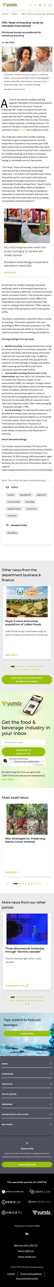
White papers (9, 1094)
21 (37, 1000)
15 (24, 670)
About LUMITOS (26, 1250)
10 (40, 666)
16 (27, 670)
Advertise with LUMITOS (26, 1245)
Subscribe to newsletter (23, 752)
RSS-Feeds (7, 1124)
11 (43, 666)
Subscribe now (27, 1164)
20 (38, 670)
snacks (22, 129)
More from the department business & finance (27, 679)
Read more (8, 779)
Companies (7, 1074)
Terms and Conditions (31, 1273)
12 (15, 670)
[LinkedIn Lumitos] (27, 1233)
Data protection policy (27, 1278)
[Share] (35, 5)
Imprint (11, 1273)
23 (43, 1000)
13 (18, 670)
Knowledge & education (15, 1114)
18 (33, 670)
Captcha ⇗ (38, 765)
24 (25, 1004)
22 (40, 1000)
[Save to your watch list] (45, 5)
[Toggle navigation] (50, 5)
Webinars (7, 1104)
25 (28, 1004)
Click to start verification (26, 761)
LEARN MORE (27, 1033)
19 (35, 670)
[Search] (31, 5)
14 (21, 670)
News (5, 1064)
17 (30, 670)
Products (7, 1084)
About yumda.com (27, 1256)
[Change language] (40, 5)
